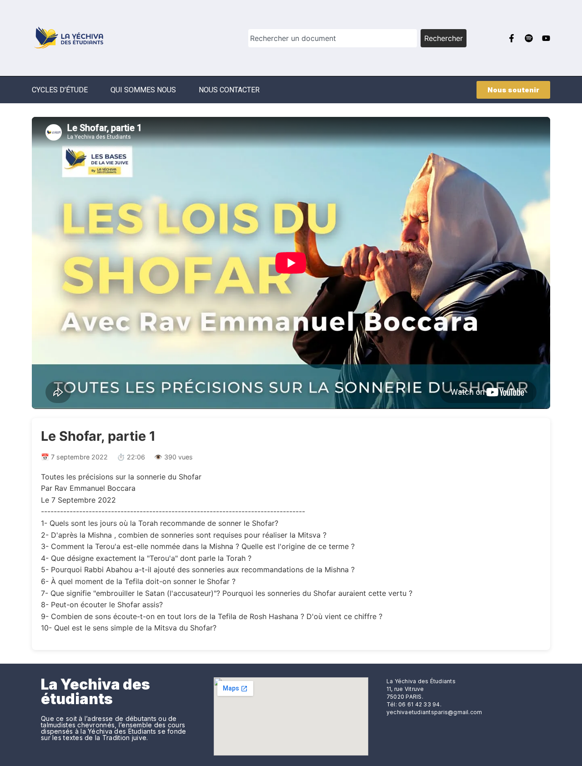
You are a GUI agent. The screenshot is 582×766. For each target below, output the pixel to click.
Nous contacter (229, 90)
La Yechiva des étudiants (95, 691)
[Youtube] (546, 38)
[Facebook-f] (511, 38)
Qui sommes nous (143, 90)
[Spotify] (529, 38)
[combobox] (332, 38)
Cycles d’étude (60, 90)
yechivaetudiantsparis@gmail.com (434, 712)
